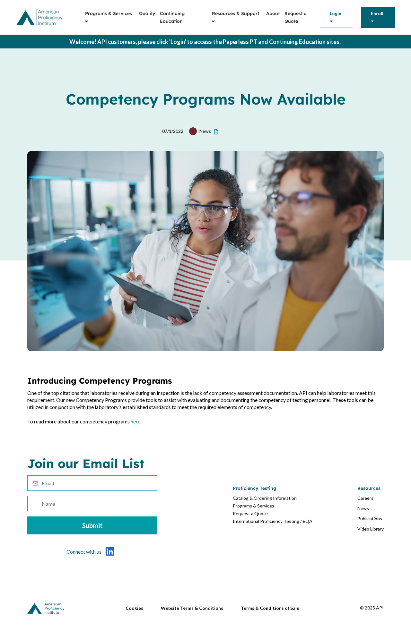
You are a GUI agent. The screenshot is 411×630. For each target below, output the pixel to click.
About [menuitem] (273, 13)
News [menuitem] (363, 508)
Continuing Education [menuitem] (172, 17)
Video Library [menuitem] (370, 529)
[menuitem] (336, 17)
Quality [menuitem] (147, 13)
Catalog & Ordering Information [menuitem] (265, 498)
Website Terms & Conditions (192, 608)
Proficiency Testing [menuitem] (254, 488)
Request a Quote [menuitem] (295, 17)
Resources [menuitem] (368, 488)
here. (136, 421)
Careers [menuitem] (365, 498)
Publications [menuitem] (369, 518)
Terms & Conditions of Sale (270, 608)
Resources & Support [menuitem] (235, 13)
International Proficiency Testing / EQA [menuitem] (272, 521)
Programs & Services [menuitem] (108, 13)
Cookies (134, 608)
